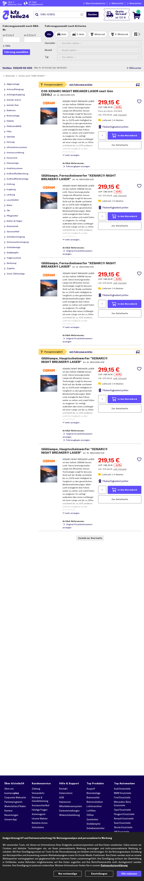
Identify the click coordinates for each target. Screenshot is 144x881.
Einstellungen (99, 873)
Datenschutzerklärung (114, 865)
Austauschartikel (40, 805)
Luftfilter (91, 810)
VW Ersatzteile (121, 831)
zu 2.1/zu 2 (8, 35)
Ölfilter (90, 815)
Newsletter (135, 3)
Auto (63, 34)
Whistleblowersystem (70, 806)
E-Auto (80, 34)
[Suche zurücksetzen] (82, 14)
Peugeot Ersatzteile (124, 814)
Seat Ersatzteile (122, 822)
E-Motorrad (121, 34)
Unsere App (10, 819)
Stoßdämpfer (93, 823)
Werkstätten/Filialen (15, 806)
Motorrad (99, 34)
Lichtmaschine (94, 806)
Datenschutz (66, 793)
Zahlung (36, 788)
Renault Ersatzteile (124, 818)
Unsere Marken (40, 818)
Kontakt (63, 788)
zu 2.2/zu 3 (30, 35)
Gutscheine (38, 827)
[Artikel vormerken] (139, 101)
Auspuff (91, 788)
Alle (49, 34)
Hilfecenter (135, 68)
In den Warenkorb (127, 135)
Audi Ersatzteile (122, 788)
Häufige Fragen (39, 809)
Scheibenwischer (95, 828)
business (11, 793)
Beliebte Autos (40, 822)
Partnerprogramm (13, 801)
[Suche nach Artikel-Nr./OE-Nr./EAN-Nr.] (92, 14)
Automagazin (38, 814)
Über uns (9, 788)
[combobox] (59, 14)
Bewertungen (11, 815)
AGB (61, 797)
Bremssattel (93, 797)
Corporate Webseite (15, 797)
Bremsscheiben (95, 801)
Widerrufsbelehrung (69, 815)
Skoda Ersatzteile (123, 827)
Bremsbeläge (93, 793)
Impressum (65, 801)
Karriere (8, 810)
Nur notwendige (67, 873)
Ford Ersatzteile (122, 797)
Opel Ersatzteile (122, 809)
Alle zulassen (129, 873)
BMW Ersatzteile (122, 793)
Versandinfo (38, 793)
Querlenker (92, 819)
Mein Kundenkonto (95, 3)
